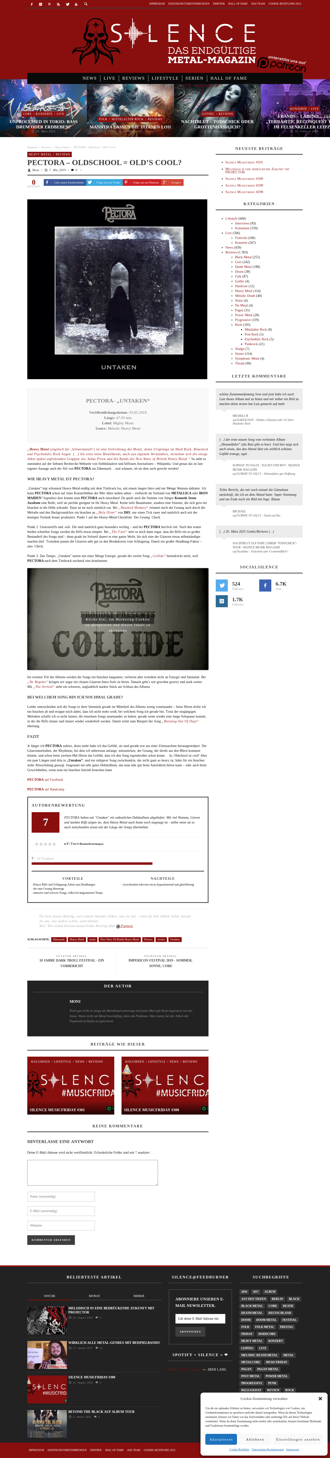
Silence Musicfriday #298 (244, 192)
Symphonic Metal (247, 358)
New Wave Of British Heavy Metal (119, 939)
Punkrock (251, 344)
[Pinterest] (49, 4)
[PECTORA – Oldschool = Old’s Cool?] (117, 289)
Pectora (148, 939)
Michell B (240, 416)
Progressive (243, 320)
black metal (252, 1306)
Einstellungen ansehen (298, 1439)
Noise (239, 300)
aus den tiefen (253, 1299)
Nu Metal (241, 305)
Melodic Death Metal (259, 1355)
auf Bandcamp (45, 789)
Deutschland (279, 1313)
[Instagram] (40, 4)
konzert (275, 1341)
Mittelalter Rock (128, 119)
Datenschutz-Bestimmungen (268, 1449)
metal (92, 939)
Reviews (155, 119)
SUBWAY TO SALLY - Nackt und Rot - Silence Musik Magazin (266, 467)
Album (270, 1291)
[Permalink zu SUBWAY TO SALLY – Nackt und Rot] (225, 514)
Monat (94, 1296)
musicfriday (276, 1362)
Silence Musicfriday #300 (151, 1110)
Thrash (239, 363)
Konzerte (44, 114)
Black (294, 1299)
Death (288, 1306)
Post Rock (251, 334)
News (80, 1061)
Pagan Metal (268, 1369)
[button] (320, 1398)
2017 (256, 1291)
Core (27, 114)
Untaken (175, 939)
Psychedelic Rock (257, 339)
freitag (286, 1327)
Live (60, 114)
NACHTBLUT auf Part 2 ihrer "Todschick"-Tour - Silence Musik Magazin (265, 545)
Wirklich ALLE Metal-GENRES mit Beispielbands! (114, 1343)
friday (247, 1334)
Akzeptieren (221, 1439)
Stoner (239, 354)
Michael (239, 511)
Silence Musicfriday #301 (57, 1110)
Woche (49, 1296)
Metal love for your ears (185, 1369)
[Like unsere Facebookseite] (265, 585)
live (262, 1348)
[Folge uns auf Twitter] (222, 585)
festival (289, 1320)
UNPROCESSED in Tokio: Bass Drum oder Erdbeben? (44, 124)
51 (100, 1348)
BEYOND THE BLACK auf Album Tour (101, 1412)
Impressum (292, 1449)
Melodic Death (245, 296)
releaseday (251, 1390)
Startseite (32, 147)
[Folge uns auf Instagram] (222, 601)
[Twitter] (67, 4)
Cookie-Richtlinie (239, 1449)
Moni (35, 170)
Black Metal (243, 257)
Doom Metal (266, 1320)
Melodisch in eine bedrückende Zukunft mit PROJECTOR (257, 170)
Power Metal (243, 315)
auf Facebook (45, 779)
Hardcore (241, 286)
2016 (244, 1291)
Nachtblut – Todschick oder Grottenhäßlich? (217, 124)
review (161, 939)
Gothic (208, 114)
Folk (103, 119)
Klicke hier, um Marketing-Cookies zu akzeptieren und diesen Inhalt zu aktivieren (118, 621)
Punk (272, 1383)
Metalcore (250, 1362)
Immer (139, 1296)
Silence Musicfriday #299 (244, 185)
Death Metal (243, 267)
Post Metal (250, 1376)
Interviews (242, 223)
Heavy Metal (62, 147)
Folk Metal (264, 1327)
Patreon (126, 926)
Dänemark (59, 939)
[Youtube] (76, 4)
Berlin (277, 1299)
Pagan (239, 310)
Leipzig (247, 1348)
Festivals (241, 238)
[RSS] (58, 4)
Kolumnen (40, 1061)
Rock (238, 325)
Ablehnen (255, 1439)
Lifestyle (62, 1061)
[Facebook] (31, 4)
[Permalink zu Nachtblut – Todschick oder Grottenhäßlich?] (225, 546)
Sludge (239, 349)
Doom (239, 271)
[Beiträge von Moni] (46, 1012)
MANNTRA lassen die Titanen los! (130, 127)
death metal (252, 1313)
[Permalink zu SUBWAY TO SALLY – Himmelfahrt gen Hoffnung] (225, 468)
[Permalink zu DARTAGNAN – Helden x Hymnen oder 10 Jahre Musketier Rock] (225, 418)
